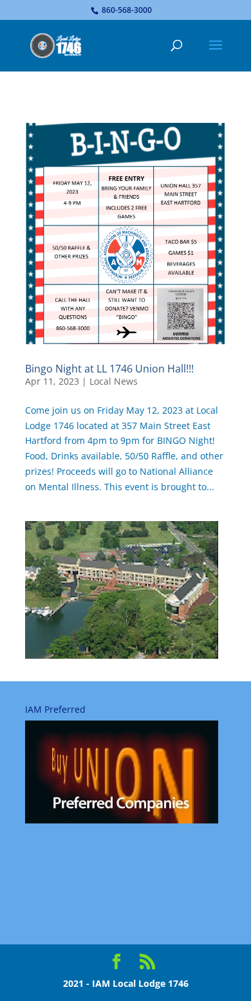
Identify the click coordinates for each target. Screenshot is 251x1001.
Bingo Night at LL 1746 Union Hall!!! (109, 369)
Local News (113, 381)
